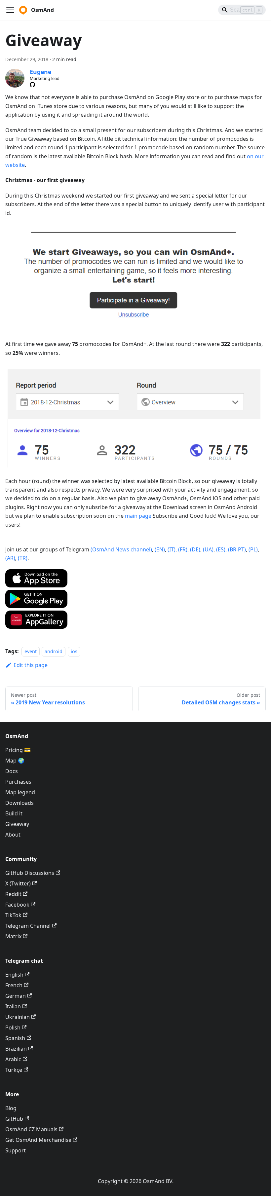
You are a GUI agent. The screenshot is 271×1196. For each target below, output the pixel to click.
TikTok (13, 915)
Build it (13, 813)
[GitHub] (32, 84)
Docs (11, 771)
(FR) (182, 549)
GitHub (14, 1118)
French (13, 985)
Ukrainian (17, 1017)
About (12, 834)
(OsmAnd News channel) (121, 549)
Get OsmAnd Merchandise (38, 1139)
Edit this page (31, 665)
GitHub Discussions (29, 873)
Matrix (13, 936)
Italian (13, 1006)
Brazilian (16, 1048)
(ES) (220, 549)
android (53, 651)
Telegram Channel (28, 925)
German (15, 995)
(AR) (10, 558)
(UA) (208, 549)
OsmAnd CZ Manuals (31, 1129)
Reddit (13, 894)
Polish (12, 1027)
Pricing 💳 (18, 750)
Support (15, 1150)
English (14, 974)
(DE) (195, 549)
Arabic (13, 1059)
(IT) (171, 549)
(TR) (22, 558)
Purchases (18, 781)
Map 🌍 (14, 760)
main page (138, 515)
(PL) (253, 549)
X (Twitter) (18, 883)
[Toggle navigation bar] (10, 10)
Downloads (19, 802)
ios (74, 651)
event (30, 651)
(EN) (160, 549)
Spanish (15, 1038)
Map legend (20, 792)
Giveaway (17, 824)
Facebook (17, 904)
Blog (11, 1108)
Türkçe (13, 1069)
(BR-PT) (237, 549)
